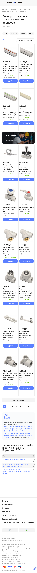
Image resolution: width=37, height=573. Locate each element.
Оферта (23, 570)
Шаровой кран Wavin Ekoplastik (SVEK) (26, 208)
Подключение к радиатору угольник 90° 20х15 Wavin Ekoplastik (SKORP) (16, 465)
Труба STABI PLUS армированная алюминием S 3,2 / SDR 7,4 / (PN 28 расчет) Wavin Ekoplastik (25, 67)
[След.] (32, 406)
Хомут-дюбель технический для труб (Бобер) (9, 167)
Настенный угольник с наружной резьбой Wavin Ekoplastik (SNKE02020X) (10, 377)
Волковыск (13, 435)
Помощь (5, 508)
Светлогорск (20, 433)
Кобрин (6, 435)
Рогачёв (12, 433)
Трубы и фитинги (25, 9)
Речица (6, 433)
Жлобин (18, 431)
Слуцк (6, 431)
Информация (7, 504)
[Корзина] (34, 3)
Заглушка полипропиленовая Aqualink (15, 459)
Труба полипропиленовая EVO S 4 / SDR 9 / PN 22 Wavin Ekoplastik (10, 112)
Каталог (13, 9)
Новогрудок (22, 435)
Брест (6, 426)
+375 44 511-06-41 (9, 516)
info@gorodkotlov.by (10, 519)
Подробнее (10, 81)
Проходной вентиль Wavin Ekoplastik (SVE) (10, 209)
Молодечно (28, 429)
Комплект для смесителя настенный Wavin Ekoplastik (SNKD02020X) (25, 334)
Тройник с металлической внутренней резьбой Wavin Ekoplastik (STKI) (26, 292)
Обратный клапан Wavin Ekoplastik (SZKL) (9, 249)
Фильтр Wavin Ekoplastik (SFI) (24, 248)
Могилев (17, 426)
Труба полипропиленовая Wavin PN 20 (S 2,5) (26, 111)
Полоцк (6, 429)
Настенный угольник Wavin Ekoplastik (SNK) (26, 376)
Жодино (21, 429)
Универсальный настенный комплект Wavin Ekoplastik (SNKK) (9, 334)
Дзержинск (14, 429)
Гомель (29, 426)
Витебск (23, 426)
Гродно (11, 426)
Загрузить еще (18, 400)
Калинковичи (26, 431)
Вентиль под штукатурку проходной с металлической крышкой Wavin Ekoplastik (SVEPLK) (26, 168)
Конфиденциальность (9, 570)
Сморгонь (7, 437)
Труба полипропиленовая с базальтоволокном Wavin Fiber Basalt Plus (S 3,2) (10, 67)
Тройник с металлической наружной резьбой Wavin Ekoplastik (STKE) (9, 292)
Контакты (6, 511)
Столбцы (12, 431)
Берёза (27, 433)
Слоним (29, 435)
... (24, 406)
